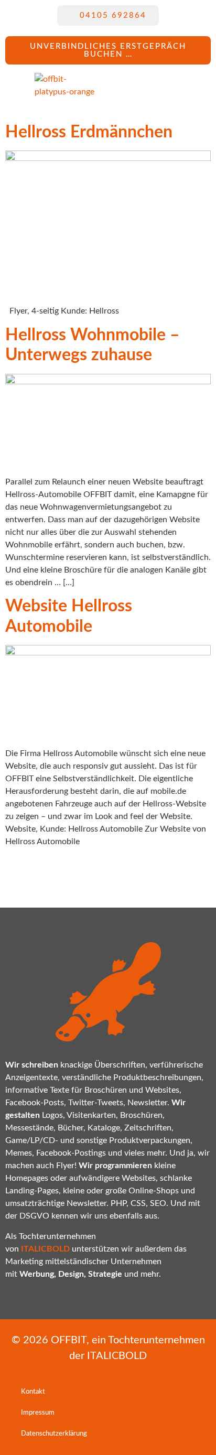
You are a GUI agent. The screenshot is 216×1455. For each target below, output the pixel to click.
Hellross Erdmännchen (88, 132)
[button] (142, 85)
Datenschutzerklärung (54, 1433)
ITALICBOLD (117, 1356)
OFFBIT (69, 1340)
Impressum (38, 1412)
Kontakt (33, 1391)
